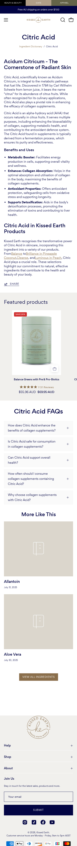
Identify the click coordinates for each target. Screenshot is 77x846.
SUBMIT (38, 810)
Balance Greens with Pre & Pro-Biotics (36, 379)
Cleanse (22, 258)
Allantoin (12, 581)
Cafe (38, 3)
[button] (62, 20)
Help (7, 745)
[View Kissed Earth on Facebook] (43, 822)
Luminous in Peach (48, 258)
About (8, 768)
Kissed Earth (43, 832)
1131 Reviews (46, 387)
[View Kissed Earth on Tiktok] (34, 822)
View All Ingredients (38, 677)
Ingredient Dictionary (30, 46)
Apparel (64, 3)
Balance (16, 254)
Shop (7, 757)
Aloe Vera (12, 654)
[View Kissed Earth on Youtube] (52, 822)
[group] (38, 9)
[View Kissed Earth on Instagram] (25, 822)
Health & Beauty (13, 3)
